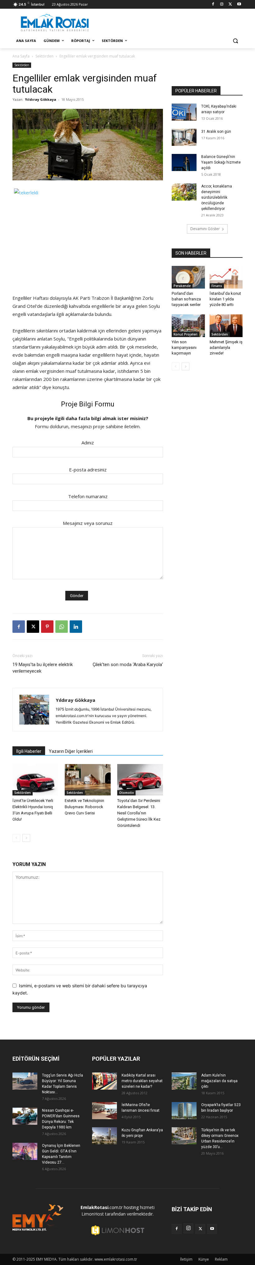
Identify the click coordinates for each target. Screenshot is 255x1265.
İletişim (186, 1259)
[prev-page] (16, 838)
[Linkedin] (76, 626)
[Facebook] (213, 4)
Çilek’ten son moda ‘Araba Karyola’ (128, 664)
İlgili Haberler (28, 751)
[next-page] (26, 838)
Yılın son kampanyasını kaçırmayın (184, 347)
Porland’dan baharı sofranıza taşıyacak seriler (186, 299)
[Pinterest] (47, 626)
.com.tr (102, 1207)
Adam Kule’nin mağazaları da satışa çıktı (219, 1081)
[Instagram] (221, 4)
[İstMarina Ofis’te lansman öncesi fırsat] (104, 1110)
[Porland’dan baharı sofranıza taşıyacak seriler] (188, 277)
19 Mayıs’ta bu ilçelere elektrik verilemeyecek (42, 668)
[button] (235, 41)
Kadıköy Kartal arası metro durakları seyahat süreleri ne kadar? (142, 1081)
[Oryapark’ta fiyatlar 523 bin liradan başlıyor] (184, 1110)
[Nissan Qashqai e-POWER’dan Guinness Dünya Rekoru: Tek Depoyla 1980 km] (24, 1116)
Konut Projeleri (185, 334)
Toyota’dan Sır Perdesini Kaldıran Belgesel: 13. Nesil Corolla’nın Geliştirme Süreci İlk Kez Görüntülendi (138, 813)
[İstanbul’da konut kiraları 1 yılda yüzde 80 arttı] (226, 277)
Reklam (221, 1259)
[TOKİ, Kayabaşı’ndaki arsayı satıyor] (184, 112)
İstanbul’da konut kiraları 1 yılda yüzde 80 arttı (225, 299)
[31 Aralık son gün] (184, 137)
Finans (216, 286)
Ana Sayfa (21, 56)
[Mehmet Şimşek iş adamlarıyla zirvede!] (226, 325)
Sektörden (44, 56)
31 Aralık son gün (216, 131)
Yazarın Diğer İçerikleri (71, 751)
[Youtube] (239, 4)
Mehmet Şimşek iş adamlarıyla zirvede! (226, 347)
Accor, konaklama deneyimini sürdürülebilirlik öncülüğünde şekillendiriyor (216, 197)
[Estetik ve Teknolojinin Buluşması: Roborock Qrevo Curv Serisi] (87, 779)
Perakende (182, 286)
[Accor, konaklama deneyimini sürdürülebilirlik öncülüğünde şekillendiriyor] (184, 192)
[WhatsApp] (61, 626)
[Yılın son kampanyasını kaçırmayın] (188, 325)
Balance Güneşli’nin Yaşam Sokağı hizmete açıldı (221, 162)
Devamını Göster (205, 228)
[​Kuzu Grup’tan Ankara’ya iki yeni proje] (104, 1135)
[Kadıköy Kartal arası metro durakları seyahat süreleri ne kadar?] (104, 1081)
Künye (203, 1259)
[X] (230, 4)
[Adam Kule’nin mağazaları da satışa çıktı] (184, 1081)
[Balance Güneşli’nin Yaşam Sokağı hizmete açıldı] (184, 162)
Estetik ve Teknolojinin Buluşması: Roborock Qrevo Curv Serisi (84, 806)
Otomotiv (126, 792)
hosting (131, 1207)
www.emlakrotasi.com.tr (116, 1259)
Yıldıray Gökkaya (40, 99)
